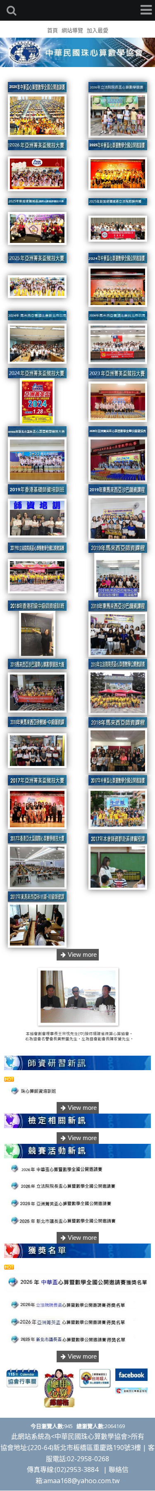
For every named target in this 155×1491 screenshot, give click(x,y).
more (78, 954)
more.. (78, 1108)
